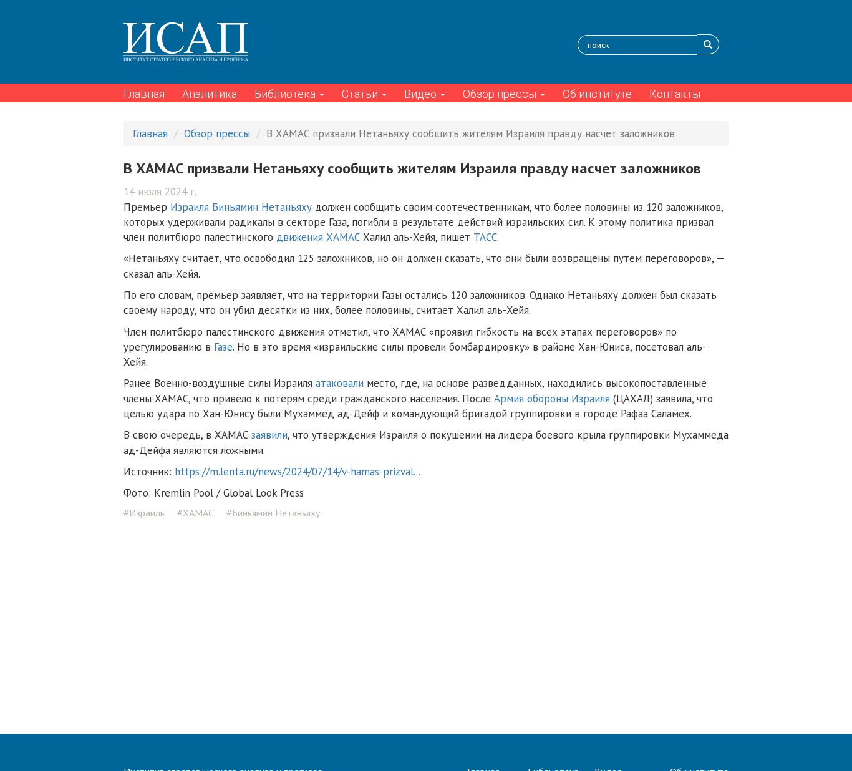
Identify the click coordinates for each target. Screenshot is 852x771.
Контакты (674, 93)
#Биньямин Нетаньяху (273, 513)
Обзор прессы (501, 93)
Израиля (189, 207)
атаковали (340, 383)
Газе (223, 347)
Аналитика (209, 93)
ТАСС (485, 237)
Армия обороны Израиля (552, 398)
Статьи (361, 93)
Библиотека (286, 93)
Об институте (597, 93)
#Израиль (144, 513)
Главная (144, 93)
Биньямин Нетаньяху (262, 207)
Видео (421, 93)
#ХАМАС (195, 513)
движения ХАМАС (318, 237)
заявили (269, 435)
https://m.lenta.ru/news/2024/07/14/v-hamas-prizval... (297, 471)
